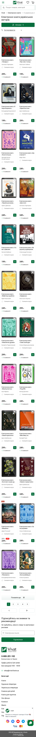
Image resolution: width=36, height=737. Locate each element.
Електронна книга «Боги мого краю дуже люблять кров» (9, 481)
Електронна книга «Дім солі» (25, 202)
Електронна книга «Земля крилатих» (8, 434)
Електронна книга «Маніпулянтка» (7, 388)
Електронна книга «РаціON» (25, 388)
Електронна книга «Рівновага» (7, 574)
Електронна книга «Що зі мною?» (27, 154)
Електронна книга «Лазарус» (7, 61)
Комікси (4, 702)
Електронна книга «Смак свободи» (25, 341)
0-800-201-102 (8, 656)
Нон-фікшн (5, 698)
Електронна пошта (12, 633)
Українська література (9, 688)
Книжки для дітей (8, 691)
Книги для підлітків (8, 695)
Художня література (8, 684)
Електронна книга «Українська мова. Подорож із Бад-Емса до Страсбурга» (9, 202)
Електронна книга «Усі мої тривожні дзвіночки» (9, 248)
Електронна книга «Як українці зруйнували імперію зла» (27, 248)
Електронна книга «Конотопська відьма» (7, 154)
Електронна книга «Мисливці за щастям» (25, 434)
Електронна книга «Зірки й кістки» (25, 107)
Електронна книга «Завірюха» (25, 295)
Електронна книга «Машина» (7, 527)
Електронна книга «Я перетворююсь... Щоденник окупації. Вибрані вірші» (8, 107)
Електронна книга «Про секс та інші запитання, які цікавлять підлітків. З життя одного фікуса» (27, 61)
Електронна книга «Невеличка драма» (8, 341)
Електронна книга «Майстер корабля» (8, 295)
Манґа (3, 705)
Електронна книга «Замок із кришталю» (26, 481)
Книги (3, 681)
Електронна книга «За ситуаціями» (27, 527)
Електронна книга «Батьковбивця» (25, 574)
